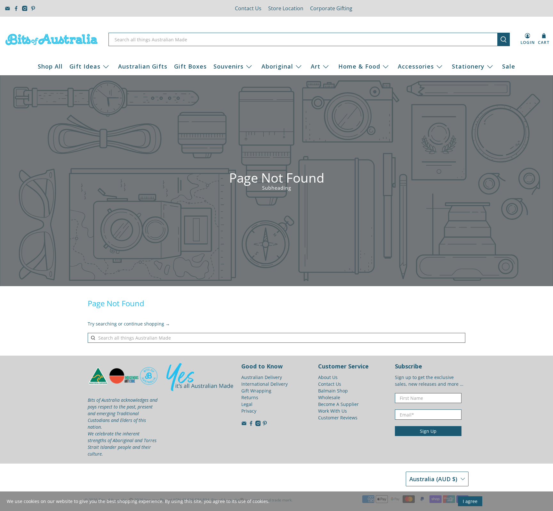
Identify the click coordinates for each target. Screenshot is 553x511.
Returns (249, 397)
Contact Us (248, 8)
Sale (508, 66)
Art (315, 66)
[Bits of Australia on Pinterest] (33, 8)
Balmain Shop (333, 391)
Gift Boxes (190, 66)
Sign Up (428, 431)
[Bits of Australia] (52, 39)
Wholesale (329, 397)
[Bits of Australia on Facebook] (16, 8)
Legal (246, 404)
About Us (328, 377)
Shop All (50, 66)
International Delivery (264, 384)
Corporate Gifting (331, 8)
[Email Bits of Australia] (7, 8)
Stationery (468, 66)
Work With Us (332, 411)
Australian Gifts (142, 66)
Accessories (416, 66)
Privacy (248, 411)
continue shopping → (147, 324)
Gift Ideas (84, 66)
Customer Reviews (337, 418)
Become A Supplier (338, 404)
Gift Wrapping (256, 391)
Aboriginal (277, 66)
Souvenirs (228, 66)
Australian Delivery (261, 377)
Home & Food (359, 66)
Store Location (285, 8)
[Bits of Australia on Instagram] (25, 8)
